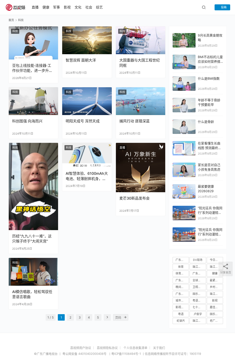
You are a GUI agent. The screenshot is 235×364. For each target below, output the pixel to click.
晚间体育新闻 (182, 287)
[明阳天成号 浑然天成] (87, 101)
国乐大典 (215, 314)
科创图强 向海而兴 (27, 121)
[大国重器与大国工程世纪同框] (140, 40)
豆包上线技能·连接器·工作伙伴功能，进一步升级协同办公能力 (32, 68)
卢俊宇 (198, 314)
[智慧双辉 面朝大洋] (87, 40)
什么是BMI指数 (209, 78)
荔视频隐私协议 (107, 348)
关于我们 (159, 348)
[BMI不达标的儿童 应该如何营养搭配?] (184, 57)
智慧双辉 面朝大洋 (81, 60)
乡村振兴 (215, 287)
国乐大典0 (199, 294)
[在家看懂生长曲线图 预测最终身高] (184, 143)
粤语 (181, 314)
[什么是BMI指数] (184, 78)
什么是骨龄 (206, 122)
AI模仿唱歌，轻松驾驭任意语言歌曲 (32, 294)
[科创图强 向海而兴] (33, 101)
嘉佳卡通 (215, 307)
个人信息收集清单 (135, 348)
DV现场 (197, 260)
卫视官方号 (199, 287)
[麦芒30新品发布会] (140, 167)
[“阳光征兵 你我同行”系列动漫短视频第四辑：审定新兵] (184, 229)
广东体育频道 (182, 280)
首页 (11, 20)
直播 (35, 7)
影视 (67, 7)
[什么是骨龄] (184, 122)
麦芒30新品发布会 (134, 198)
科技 (15, 31)
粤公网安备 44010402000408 (85, 354)
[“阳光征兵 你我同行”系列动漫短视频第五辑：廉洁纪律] (184, 208)
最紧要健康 (216, 280)
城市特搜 (181, 300)
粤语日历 (198, 300)
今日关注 (215, 260)
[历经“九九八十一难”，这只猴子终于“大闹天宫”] (33, 186)
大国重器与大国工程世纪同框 (139, 63)
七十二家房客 (199, 307)
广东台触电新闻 (182, 260)
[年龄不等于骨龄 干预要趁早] (184, 100)
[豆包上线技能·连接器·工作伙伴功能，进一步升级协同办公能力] (33, 42)
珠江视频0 (216, 294)
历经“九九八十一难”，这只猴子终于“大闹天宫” (32, 238)
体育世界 (181, 273)
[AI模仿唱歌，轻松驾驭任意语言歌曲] (33, 272)
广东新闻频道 (199, 273)
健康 (45, 7)
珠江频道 (198, 266)
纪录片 (181, 320)
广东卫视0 (182, 294)
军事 (56, 7)
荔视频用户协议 (80, 348)
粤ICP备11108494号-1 (126, 354)
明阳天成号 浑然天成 (83, 121)
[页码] (125, 317)
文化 (78, 7)
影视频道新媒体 (182, 307)
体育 (181, 266)
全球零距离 (199, 280)
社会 (88, 7)
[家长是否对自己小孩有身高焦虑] (184, 165)
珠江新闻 (215, 266)
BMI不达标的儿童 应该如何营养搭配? (210, 61)
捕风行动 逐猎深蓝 (134, 121)
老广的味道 (216, 320)
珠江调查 (198, 320)
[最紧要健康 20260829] (184, 186)
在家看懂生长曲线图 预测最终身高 (209, 147)
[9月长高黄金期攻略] (184, 35)
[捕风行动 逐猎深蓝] (140, 101)
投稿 (223, 7)
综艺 (99, 7)
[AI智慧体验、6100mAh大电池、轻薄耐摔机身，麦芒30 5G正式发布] (87, 155)
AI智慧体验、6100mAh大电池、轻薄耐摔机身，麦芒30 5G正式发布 (87, 176)
